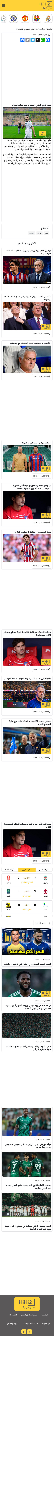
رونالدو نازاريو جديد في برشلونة (36, 442)
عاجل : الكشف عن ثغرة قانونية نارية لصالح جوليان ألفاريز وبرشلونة (27, 633)
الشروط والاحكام (13, 1323)
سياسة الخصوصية (30, 1323)
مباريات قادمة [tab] (10, 870)
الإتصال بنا (13, 1315)
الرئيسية (49, 29)
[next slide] (4, 18)
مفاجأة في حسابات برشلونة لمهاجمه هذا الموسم (27, 678)
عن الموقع (46, 1323)
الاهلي (46, 233)
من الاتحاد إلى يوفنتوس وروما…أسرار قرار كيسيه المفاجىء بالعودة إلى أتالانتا (28, 1007)
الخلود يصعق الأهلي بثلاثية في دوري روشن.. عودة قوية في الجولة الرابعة (28, 1227)
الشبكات (20, 29)
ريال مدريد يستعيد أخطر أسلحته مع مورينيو (30, 343)
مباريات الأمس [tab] (44, 870)
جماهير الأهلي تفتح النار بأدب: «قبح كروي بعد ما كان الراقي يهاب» (28, 1186)
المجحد (31, 233)
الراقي (39, 233)
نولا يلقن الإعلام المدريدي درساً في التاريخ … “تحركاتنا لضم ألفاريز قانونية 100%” (31, 487)
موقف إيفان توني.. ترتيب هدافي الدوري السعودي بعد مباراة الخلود (28, 1146)
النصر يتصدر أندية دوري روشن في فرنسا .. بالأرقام (27, 964)
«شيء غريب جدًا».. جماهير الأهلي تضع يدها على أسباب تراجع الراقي (28, 1048)
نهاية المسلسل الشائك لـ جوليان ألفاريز (33, 532)
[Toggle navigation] (3, 5)
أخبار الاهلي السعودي (31, 29)
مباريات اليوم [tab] (27, 870)
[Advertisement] (27, 73)
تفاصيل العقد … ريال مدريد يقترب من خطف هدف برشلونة (27, 298)
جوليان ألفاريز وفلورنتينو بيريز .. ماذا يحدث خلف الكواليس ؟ (28, 252)
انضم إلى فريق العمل (29, 1315)
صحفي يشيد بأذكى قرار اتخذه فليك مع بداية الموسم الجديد (30, 722)
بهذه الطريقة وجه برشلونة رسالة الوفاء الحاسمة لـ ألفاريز (27, 825)
